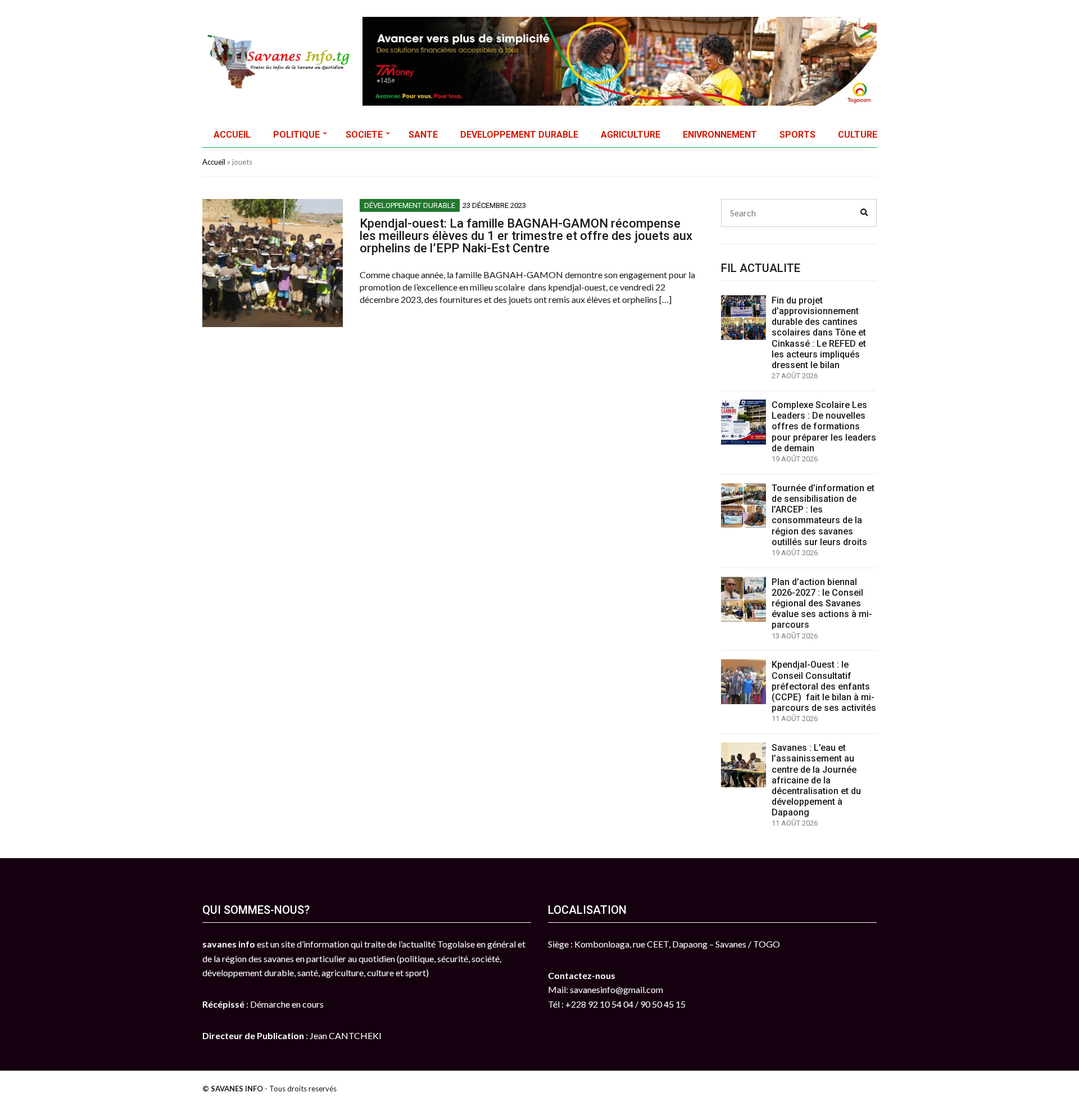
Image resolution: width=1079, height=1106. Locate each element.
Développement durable (409, 205)
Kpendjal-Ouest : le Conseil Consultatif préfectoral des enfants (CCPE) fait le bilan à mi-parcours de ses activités (824, 686)
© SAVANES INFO (232, 1088)
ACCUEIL (232, 134)
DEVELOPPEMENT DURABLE (519, 134)
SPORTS (797, 134)
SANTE (423, 134)
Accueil (213, 161)
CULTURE (857, 134)
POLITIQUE (296, 134)
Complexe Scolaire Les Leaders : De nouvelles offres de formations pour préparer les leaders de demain (824, 427)
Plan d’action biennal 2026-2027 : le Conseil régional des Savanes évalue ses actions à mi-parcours (822, 604)
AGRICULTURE (630, 134)
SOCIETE (364, 134)
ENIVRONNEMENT (720, 134)
